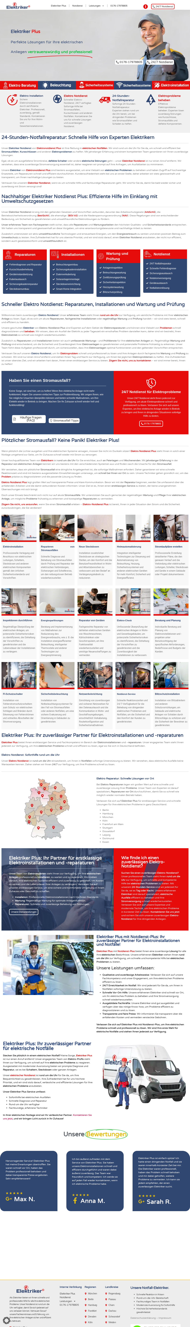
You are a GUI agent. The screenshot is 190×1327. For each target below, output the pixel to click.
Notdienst (77, 5)
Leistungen (94, 5)
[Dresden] (86, 1316)
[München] (86, 1293)
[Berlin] (86, 1299)
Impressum (165, 1318)
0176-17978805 (118, 5)
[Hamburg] (86, 1305)
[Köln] (86, 1322)
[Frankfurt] (86, 1311)
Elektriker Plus (58, 5)
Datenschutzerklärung (143, 1318)
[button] (6, 1320)
